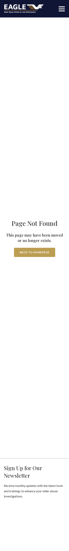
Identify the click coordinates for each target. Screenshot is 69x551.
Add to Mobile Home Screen (34, 293)
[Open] (61, 8)
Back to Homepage (34, 252)
